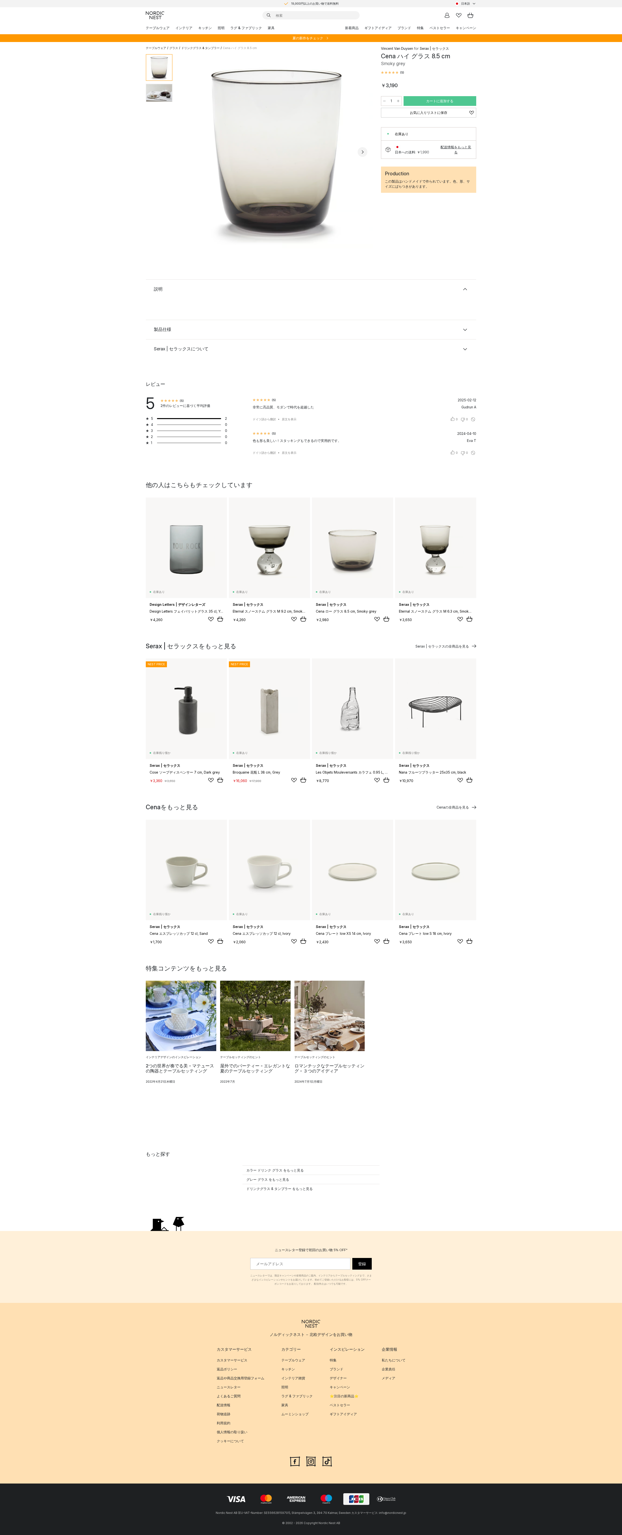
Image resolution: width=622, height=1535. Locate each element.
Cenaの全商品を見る (453, 807)
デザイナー (338, 1378)
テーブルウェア (158, 28)
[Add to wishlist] (211, 619)
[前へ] (189, 152)
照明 (221, 28)
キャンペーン (466, 28)
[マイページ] (447, 15)
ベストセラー (440, 28)
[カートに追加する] (220, 619)
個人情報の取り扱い (232, 1432)
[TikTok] (327, 1460)
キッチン (205, 28)
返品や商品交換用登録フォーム (240, 1378)
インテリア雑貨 (293, 1378)
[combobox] (465, 3)
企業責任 (388, 1369)
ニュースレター (229, 1387)
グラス (173, 48)
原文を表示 (289, 419)
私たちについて (394, 1360)
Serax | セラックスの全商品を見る (442, 646)
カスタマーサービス (232, 1360)
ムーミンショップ (295, 1414)
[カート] (470, 15)
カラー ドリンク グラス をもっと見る (275, 1170)
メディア (388, 1378)
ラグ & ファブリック (246, 28)
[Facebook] (295, 1460)
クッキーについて (230, 1441)
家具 (271, 28)
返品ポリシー (227, 1369)
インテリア (183, 28)
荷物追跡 (223, 1414)
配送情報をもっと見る (456, 149)
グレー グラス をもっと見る (267, 1179)
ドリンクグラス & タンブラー (200, 48)
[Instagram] (311, 1460)
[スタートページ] (155, 15)
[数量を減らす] (384, 101)
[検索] (269, 15)
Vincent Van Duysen (397, 48)
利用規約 (223, 1423)
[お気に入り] (459, 15)
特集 (420, 28)
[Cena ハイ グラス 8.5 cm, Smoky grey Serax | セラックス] (275, 151)
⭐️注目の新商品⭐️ (344, 1396)
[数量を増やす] (398, 101)
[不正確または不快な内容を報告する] (473, 419)
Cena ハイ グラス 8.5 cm (240, 48)
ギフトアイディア (378, 28)
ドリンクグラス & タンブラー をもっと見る (279, 1189)
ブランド (404, 28)
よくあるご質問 (229, 1396)
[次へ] (362, 152)
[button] (392, 72)
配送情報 (223, 1405)
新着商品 (352, 28)
